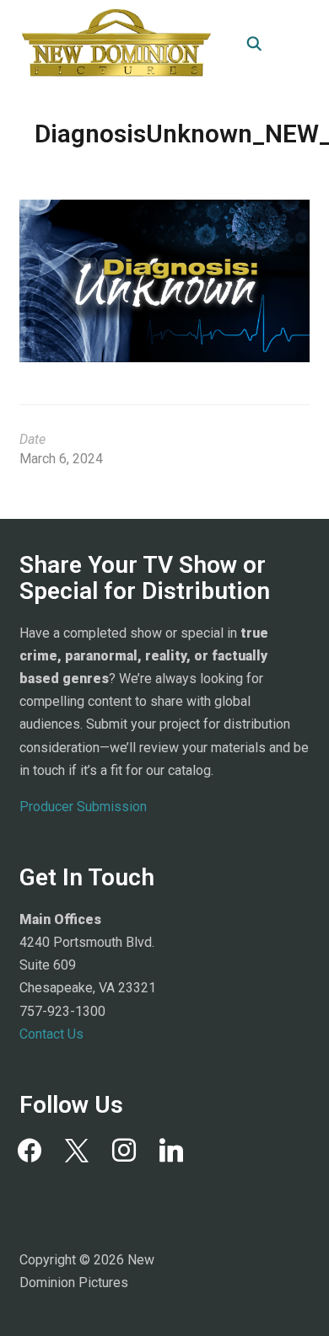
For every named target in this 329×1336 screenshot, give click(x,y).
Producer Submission (83, 807)
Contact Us (51, 1034)
